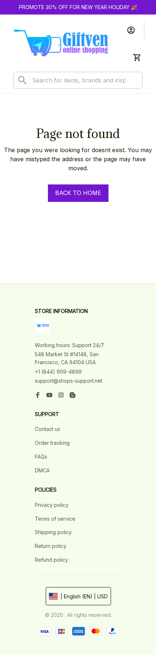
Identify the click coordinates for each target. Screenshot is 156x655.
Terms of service (55, 519)
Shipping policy (53, 532)
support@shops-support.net (68, 381)
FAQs (41, 456)
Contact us (47, 429)
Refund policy (51, 560)
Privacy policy (52, 505)
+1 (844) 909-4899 (58, 372)
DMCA (42, 470)
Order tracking (52, 443)
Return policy (50, 546)
